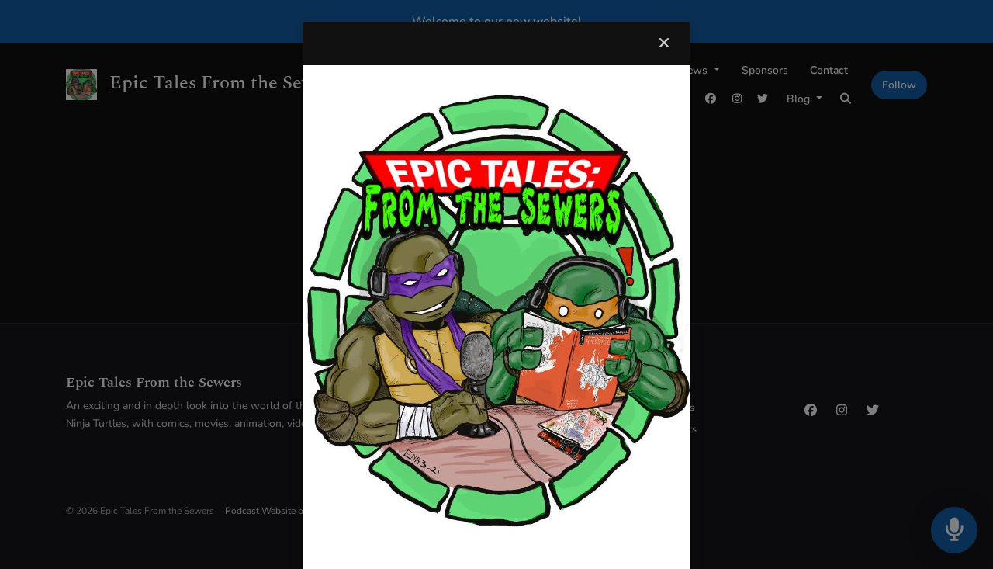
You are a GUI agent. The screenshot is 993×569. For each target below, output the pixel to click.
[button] (664, 43)
